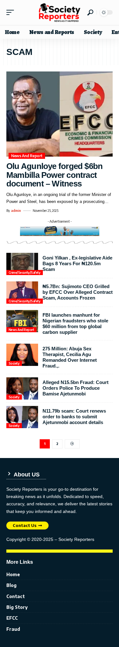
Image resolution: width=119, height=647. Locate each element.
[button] (11, 12)
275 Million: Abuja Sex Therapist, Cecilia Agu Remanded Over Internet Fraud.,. (70, 357)
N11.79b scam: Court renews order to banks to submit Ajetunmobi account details (74, 416)
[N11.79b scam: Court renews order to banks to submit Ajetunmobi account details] (22, 417)
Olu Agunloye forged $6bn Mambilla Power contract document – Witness (54, 174)
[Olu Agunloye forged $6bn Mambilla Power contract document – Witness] (59, 114)
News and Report (27, 155)
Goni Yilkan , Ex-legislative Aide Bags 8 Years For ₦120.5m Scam (77, 263)
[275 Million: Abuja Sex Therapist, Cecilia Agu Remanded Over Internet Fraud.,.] (22, 355)
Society (14, 363)
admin (16, 210)
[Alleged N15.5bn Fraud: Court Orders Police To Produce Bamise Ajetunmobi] (22, 388)
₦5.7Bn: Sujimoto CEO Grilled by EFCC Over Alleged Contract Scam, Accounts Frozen (78, 292)
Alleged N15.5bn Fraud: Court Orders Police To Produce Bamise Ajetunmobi (76, 388)
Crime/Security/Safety (25, 272)
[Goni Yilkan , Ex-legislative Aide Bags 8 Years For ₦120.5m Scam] (22, 264)
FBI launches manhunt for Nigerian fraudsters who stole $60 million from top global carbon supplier (75, 323)
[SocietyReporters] (59, 12)
